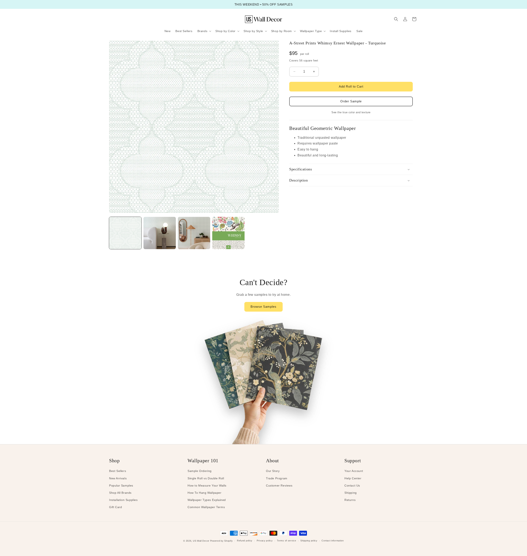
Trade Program (276, 478)
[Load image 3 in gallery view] (194, 233)
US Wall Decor (201, 541)
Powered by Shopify (221, 541)
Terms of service (286, 540)
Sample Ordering (200, 471)
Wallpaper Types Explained (207, 500)
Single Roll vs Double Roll (206, 478)
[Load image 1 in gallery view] (125, 233)
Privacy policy (265, 540)
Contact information (333, 540)
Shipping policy (308, 540)
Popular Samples (121, 485)
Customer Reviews (279, 485)
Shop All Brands (120, 492)
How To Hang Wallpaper (205, 492)
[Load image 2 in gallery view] (159, 233)
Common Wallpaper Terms (206, 507)
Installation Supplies (123, 500)
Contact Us (352, 485)
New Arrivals (118, 478)
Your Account (353, 471)
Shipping (350, 492)
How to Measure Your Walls (207, 485)
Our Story (273, 471)
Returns (350, 500)
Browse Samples (263, 306)
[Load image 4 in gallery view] (228, 233)
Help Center (352, 478)
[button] (204, 31)
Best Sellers (117, 471)
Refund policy (244, 540)
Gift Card (115, 507)
